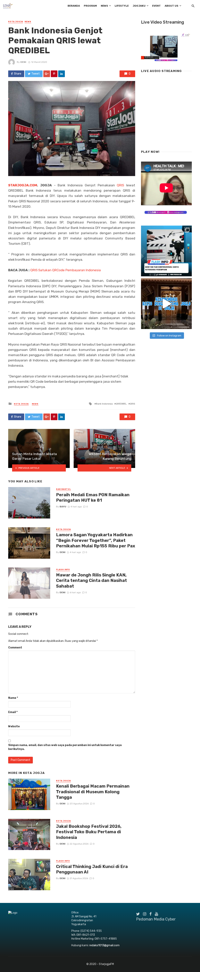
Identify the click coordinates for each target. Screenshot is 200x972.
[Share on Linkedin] (61, 73)
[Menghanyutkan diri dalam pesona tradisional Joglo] (166, 303)
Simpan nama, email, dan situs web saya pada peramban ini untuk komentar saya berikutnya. (65, 747)
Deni (23, 62)
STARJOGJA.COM (22, 185)
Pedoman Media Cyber (156, 919)
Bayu (63, 506)
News (104, 5)
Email (13, 712)
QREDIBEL (121, 403)
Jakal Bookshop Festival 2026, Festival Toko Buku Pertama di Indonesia (88, 832)
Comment (15, 647)
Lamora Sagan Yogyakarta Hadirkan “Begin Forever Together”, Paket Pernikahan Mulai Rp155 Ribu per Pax (95, 540)
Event (156, 5)
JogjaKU (139, 5)
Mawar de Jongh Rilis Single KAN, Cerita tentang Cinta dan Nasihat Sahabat (91, 581)
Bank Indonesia (104, 403)
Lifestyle (122, 5)
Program (90, 5)
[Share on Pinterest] (54, 73)
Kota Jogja (15, 21)
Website (14, 726)
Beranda (74, 5)
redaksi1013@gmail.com (104, 945)
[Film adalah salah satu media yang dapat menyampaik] (166, 251)
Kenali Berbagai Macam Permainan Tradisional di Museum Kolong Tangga (92, 792)
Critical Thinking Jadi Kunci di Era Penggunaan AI (92, 869)
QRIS (120, 185)
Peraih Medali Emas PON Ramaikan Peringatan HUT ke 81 (92, 497)
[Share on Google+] (46, 73)
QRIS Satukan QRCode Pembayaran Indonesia (65, 270)
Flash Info (63, 569)
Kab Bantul (63, 489)
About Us (171, 5)
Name (13, 698)
